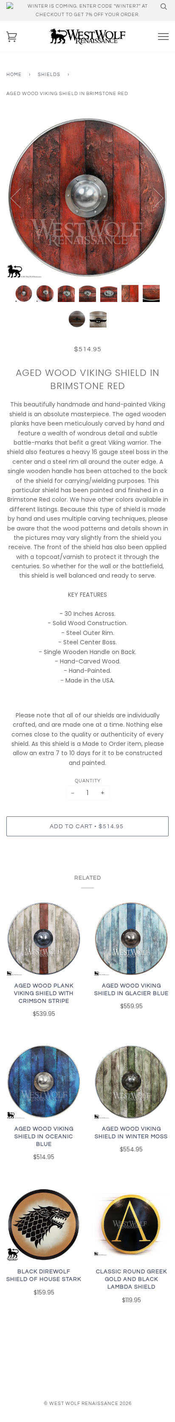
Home (14, 74)
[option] (87, 197)
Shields (49, 74)
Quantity (88, 781)
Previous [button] (20, 197)
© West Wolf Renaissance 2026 (88, 1403)
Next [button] (153, 197)
